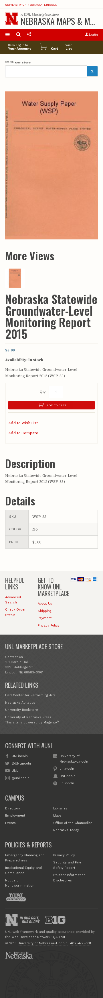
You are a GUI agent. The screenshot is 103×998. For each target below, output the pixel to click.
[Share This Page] (29, 35)
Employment (15, 815)
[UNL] (11, 19)
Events (10, 823)
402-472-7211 (80, 943)
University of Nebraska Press (28, 717)
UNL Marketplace (37, 14)
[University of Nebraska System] (19, 955)
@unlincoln (20, 778)
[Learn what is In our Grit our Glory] (30, 920)
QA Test (59, 937)
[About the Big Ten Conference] (55, 920)
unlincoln (67, 769)
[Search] (92, 71)
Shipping (45, 611)
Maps (57, 815)
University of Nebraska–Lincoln (31, 4)
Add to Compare (23, 433)
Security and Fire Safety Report (67, 865)
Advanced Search (13, 599)
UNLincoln (20, 756)
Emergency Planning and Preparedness (25, 857)
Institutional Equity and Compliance (23, 870)
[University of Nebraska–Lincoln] (11, 920)
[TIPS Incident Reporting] (16, 897)
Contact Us (14, 657)
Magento (50, 722)
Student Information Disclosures (69, 877)
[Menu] (7, 35)
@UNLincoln (21, 763)
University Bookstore (21, 710)
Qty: (43, 392)
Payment (45, 618)
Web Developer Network (30, 937)
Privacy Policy (49, 625)
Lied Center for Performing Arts (30, 695)
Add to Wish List (23, 423)
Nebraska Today (66, 830)
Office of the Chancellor (72, 823)
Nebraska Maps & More (62, 21)
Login (93, 35)
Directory (12, 808)
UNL (15, 771)
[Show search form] (18, 35)
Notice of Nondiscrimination (19, 883)
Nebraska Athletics (20, 703)
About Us (45, 603)
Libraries (60, 808)
